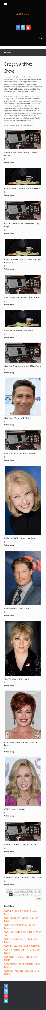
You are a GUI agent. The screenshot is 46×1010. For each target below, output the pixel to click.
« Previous (9, 891)
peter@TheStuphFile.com (23, 14)
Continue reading (9, 162)
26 (31, 895)
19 (35, 891)
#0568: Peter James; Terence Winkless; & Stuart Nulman (22, 188)
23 (19, 895)
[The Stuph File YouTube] (28, 27)
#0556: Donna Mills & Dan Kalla (14, 809)
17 (27, 891)
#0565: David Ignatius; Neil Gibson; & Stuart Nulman (21, 297)
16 (23, 891)
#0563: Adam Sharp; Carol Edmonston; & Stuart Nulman (22, 366)
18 (31, 891)
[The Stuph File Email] (6, 1000)
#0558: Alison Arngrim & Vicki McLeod (16, 679)
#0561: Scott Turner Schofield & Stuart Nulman (20, 453)
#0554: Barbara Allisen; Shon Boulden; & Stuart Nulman (22, 877)
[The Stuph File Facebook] (18, 27)
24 (23, 895)
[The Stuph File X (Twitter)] (23, 27)
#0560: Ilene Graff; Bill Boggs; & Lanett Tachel (20, 538)
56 (39, 895)
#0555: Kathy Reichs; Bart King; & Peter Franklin (20, 844)
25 (27, 895)
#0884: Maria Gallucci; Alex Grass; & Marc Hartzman (22, 945)
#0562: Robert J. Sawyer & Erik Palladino (17, 418)
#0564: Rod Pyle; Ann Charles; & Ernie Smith (18, 330)
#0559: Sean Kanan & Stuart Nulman (16, 608)
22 (14, 895)
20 (39, 891)
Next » (38, 898)
